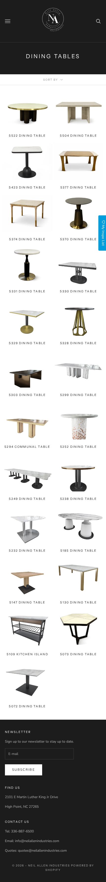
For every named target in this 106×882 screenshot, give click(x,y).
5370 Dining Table (78, 239)
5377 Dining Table (78, 187)
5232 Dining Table (27, 550)
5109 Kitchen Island (27, 654)
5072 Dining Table (27, 706)
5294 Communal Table (27, 447)
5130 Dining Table (78, 602)
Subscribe (23, 770)
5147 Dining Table (27, 602)
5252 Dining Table (78, 447)
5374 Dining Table (27, 239)
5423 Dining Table (27, 187)
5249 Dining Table (27, 499)
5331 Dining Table (27, 291)
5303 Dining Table (27, 395)
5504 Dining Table (78, 135)
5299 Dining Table (78, 395)
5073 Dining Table (78, 654)
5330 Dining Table (78, 291)
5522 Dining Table (27, 135)
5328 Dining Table (78, 343)
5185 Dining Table (78, 550)
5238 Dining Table (78, 499)
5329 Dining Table (27, 343)
